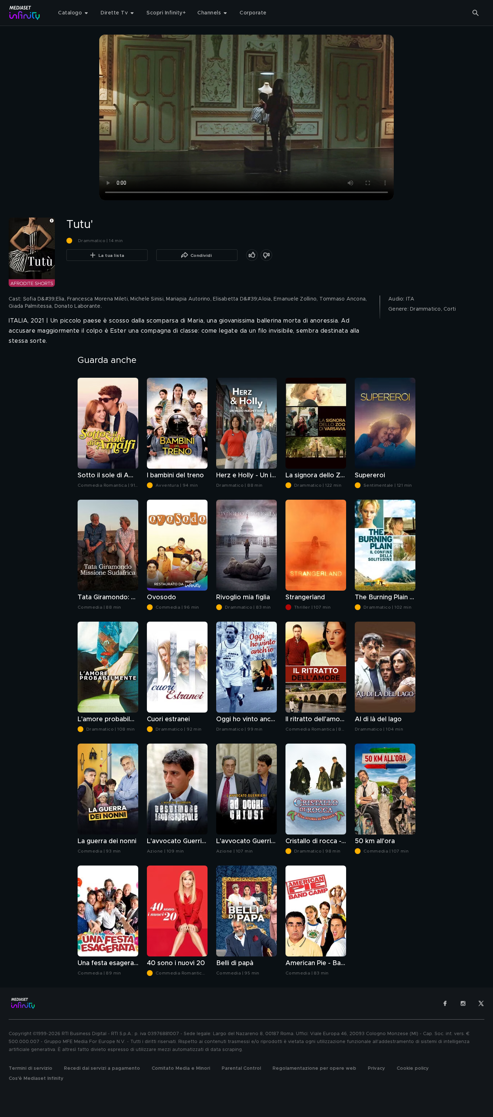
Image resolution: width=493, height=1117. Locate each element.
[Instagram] (463, 1003)
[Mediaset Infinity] (25, 12)
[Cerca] (475, 13)
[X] (481, 1003)
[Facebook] (445, 1003)
